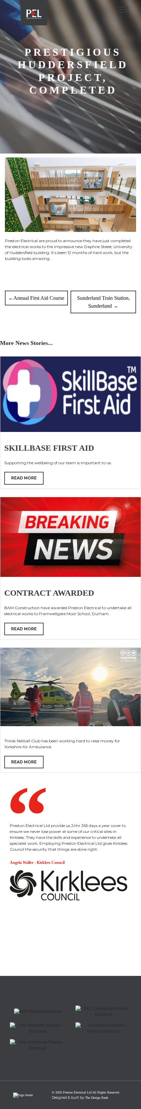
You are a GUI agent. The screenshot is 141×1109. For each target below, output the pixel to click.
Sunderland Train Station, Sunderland (103, 302)
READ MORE (24, 477)
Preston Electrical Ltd (77, 1092)
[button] (18, 966)
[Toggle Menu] (123, 9)
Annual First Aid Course (38, 298)
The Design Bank (96, 1097)
